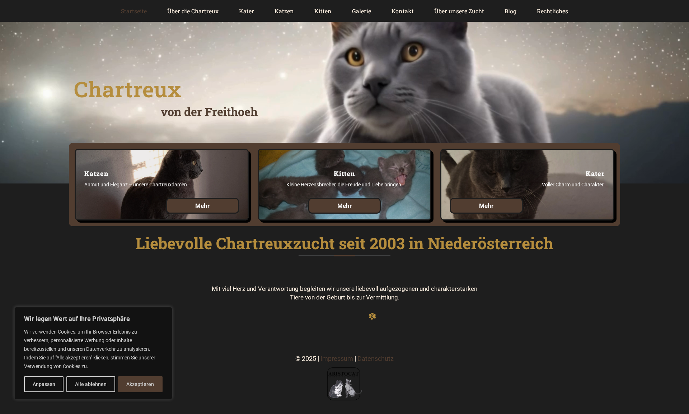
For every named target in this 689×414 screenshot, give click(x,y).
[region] (93, 353)
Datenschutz (375, 358)
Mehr (202, 205)
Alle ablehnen (91, 384)
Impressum (336, 358)
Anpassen (44, 384)
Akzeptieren (140, 384)
